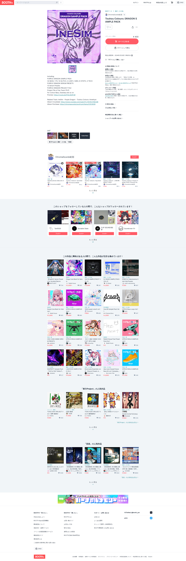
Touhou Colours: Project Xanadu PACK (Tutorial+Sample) (130, 181)
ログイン (136, 2)
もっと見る (93, 240)
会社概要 (74, 556)
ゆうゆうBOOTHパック (125, 83)
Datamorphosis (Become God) (56, 181)
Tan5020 (57, 228)
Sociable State (83, 228)
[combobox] (37, 2)
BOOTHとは (147, 2)
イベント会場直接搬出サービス (43, 531)
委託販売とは (38, 539)
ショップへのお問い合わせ (113, 118)
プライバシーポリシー (112, 556)
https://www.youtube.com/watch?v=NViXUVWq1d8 (79, 102)
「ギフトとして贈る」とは (115, 59)
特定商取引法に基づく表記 (113, 114)
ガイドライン (101, 556)
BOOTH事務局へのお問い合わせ (104, 528)
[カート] (124, 14)
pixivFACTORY (109, 95)
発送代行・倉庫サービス (41, 528)
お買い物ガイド (68, 520)
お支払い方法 (111, 108)
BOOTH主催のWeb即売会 (72, 535)
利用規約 (81, 556)
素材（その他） (119, 11)
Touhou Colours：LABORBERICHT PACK (111, 181)
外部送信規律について (125, 556)
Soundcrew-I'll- (129, 228)
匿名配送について (39, 524)
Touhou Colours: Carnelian (74, 180)
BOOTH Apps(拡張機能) (41, 520)
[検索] (57, 2)
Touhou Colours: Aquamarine (93, 181)
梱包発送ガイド (38, 535)
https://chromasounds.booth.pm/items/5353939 (77, 104)
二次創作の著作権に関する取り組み (44, 542)
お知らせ (97, 517)
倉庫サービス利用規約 (90, 556)
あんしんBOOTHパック (111, 83)
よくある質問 (98, 520)
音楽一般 (50, 179)
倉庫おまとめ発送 (69, 531)
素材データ (108, 11)
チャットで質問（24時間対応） (103, 524)
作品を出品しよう (161, 2)
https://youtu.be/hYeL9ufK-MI (64, 95)
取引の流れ (110, 104)
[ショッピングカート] (172, 2)
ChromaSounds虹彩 (64, 157)
